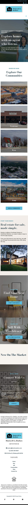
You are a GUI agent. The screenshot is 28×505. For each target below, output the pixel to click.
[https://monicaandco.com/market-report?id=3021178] (14, 167)
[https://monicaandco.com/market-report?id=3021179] (14, 191)
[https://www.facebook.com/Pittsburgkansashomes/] (5, 499)
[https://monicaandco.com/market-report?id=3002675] (14, 117)
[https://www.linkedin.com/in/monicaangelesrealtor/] (23, 499)
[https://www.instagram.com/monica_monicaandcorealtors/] (14, 499)
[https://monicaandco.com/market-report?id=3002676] (14, 141)
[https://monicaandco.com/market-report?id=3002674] (14, 93)
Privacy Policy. (18, 496)
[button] (26, 16)
